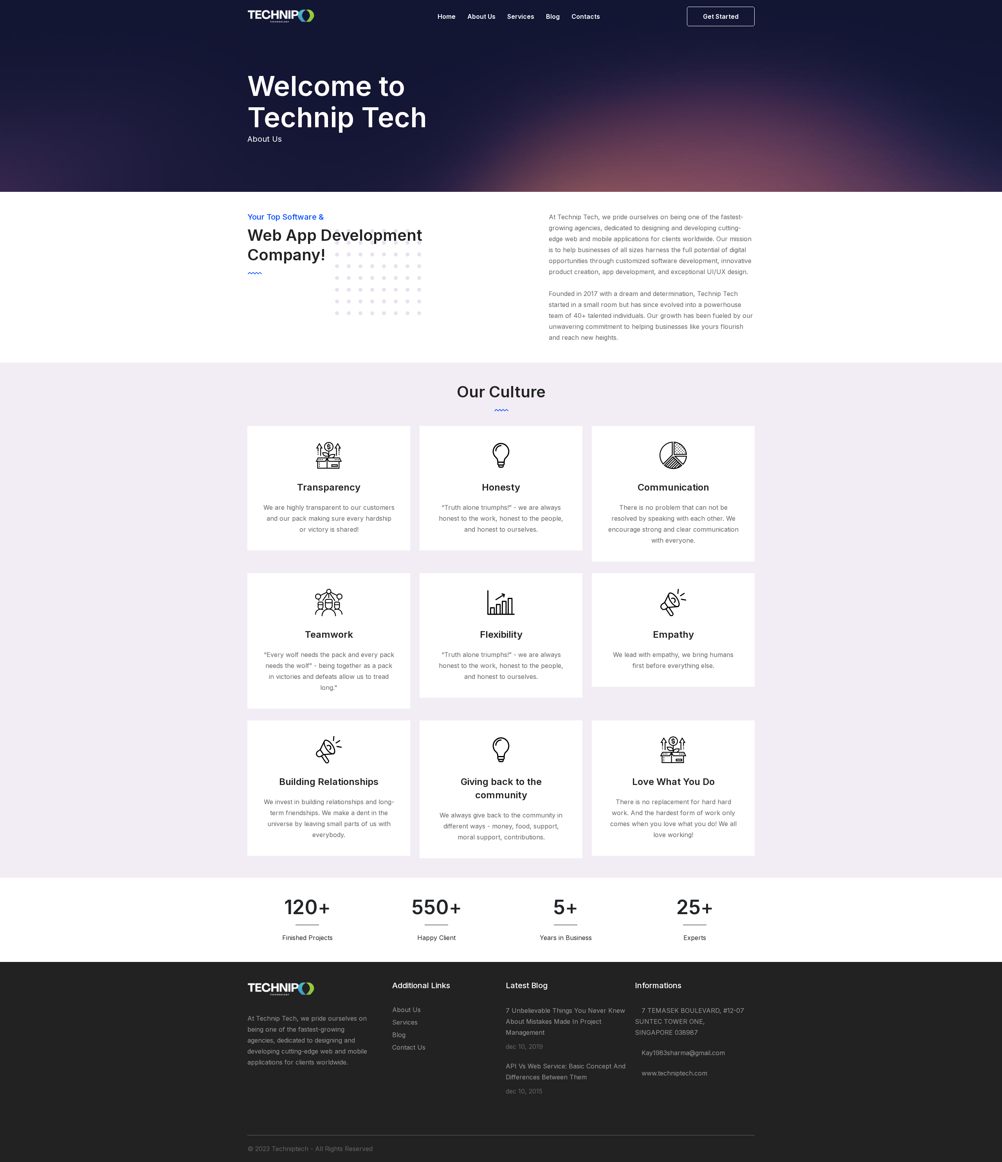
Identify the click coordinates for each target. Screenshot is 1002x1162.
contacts (585, 16)
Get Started (721, 16)
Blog (553, 16)
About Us (481, 16)
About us (406, 1010)
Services (520, 16)
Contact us (408, 1047)
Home (447, 16)
